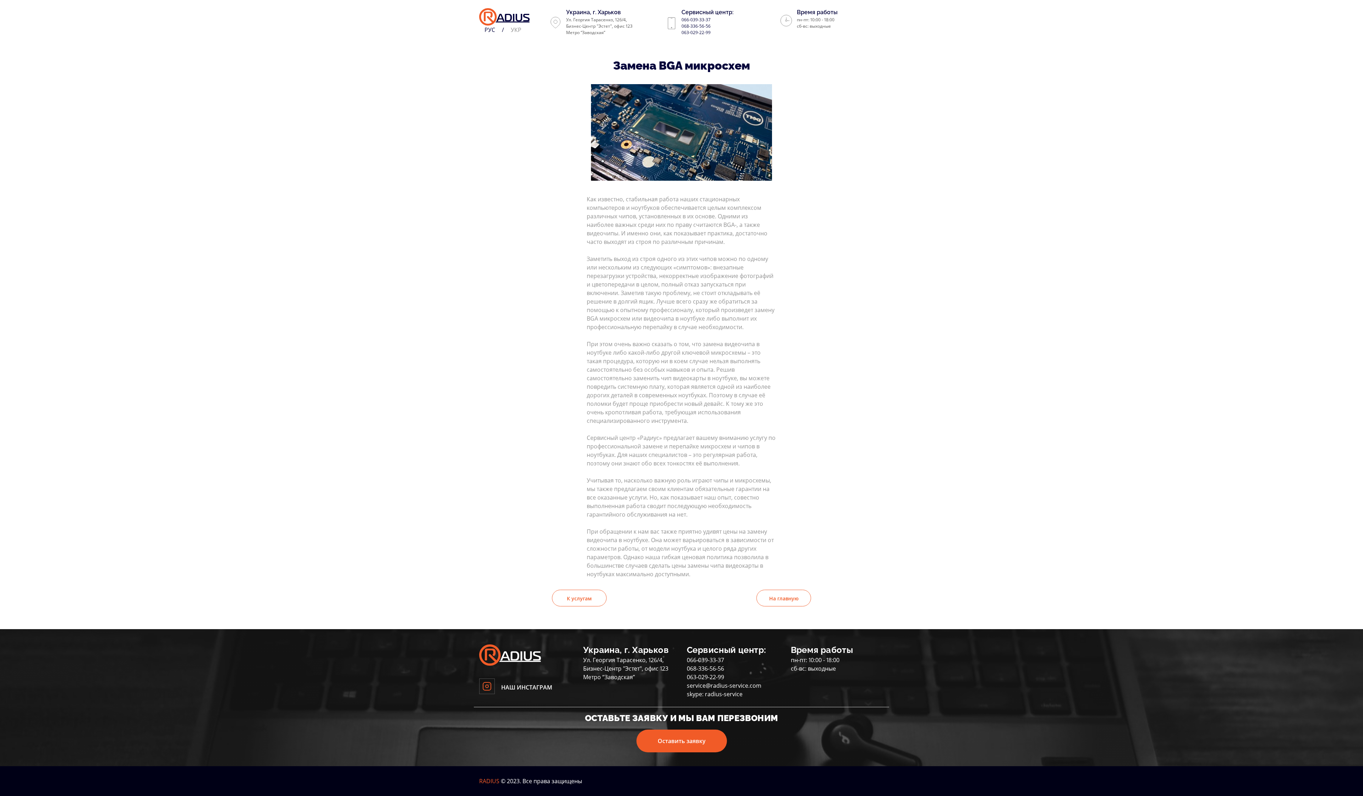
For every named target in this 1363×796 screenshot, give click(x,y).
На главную (784, 598)
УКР (516, 30)
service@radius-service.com (724, 685)
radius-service (724, 694)
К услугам (579, 598)
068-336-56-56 (696, 26)
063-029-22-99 (696, 32)
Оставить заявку (682, 741)
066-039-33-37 (696, 20)
